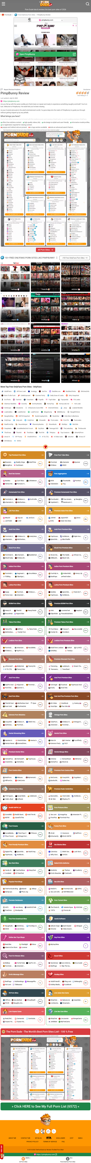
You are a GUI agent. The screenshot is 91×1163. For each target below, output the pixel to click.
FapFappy (14, 289)
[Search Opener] (87, 4)
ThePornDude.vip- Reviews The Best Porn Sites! (50, 1150)
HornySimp (14, 350)
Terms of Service (50, 1142)
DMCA (80, 1138)
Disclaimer (86, 89)
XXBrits (74, 320)
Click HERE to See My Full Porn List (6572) (45, 1106)
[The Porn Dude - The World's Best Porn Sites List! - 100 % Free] (45, 1067)
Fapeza (14, 320)
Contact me (25, 1138)
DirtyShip (75, 350)
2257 (71, 1138)
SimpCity (44, 380)
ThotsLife (44, 289)
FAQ (63, 1142)
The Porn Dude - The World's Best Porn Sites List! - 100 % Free (39, 1031)
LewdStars (44, 350)
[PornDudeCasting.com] (43, 1131)
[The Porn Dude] (45, 4)
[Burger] (3, 4)
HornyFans (14, 380)
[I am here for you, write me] (37, 1131)
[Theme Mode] (54, 1131)
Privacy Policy (32, 1142)
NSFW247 (75, 289)
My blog (48, 1131)
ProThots (45, 320)
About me (12, 1138)
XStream (75, 380)
